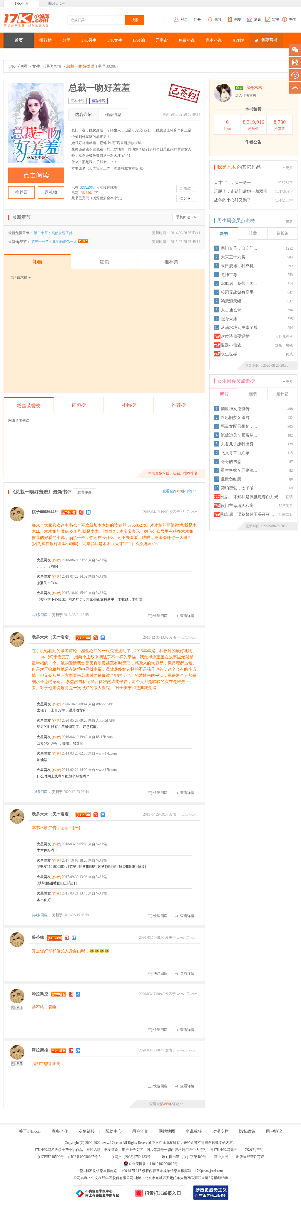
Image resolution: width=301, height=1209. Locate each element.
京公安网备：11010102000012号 (153, 1164)
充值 (292, 20)
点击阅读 (36, 175)
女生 (36, 66)
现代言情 (53, 66)
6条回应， (42, 792)
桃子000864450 (45, 512)
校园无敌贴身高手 (237, 292)
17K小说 (21, 3)
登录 (184, 20)
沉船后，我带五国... (239, 283)
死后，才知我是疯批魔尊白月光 (249, 497)
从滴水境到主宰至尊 (239, 327)
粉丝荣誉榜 (29, 405)
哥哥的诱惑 (231, 461)
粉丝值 (253, 125)
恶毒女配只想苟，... (239, 426)
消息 (257, 20)
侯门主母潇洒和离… (239, 505)
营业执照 (221, 1157)
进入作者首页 (245, 95)
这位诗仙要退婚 (235, 336)
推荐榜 (179, 405)
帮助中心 (113, 1131)
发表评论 (84, 492)
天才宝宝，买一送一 (232, 182)
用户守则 (140, 1131)
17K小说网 (17, 66)
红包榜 (79, 405)
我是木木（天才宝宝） (52, 637)
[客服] (295, 75)
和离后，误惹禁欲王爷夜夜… (247, 514)
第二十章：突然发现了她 (53, 233)
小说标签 (193, 1131)
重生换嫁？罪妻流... (239, 470)
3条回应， (42, 615)
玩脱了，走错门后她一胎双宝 (240, 191)
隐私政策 (247, 1131)
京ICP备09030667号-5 (84, 1157)
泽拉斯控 (40, 994)
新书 (224, 233)
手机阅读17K (186, 217)
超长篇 (282, 233)
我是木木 (254, 87)
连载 (253, 233)
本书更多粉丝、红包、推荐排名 (173, 473)
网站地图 (167, 1131)
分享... (188, 198)
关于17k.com (30, 1131)
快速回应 (160, 616)
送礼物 (51, 192)
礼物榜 (129, 405)
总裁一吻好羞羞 (80, 66)
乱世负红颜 (231, 479)
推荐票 (21, 192)
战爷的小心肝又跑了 (232, 200)
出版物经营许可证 (250, 1157)
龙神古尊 (229, 275)
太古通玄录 (231, 310)
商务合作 (60, 1131)
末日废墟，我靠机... (239, 266)
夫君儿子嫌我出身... (239, 444)
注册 (197, 20)
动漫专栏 (220, 1131)
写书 (275, 20)
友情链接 (86, 1131)
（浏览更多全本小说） (106, 198)
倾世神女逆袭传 (235, 409)
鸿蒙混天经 (231, 301)
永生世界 (229, 354)
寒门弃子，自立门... (239, 248)
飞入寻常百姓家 (235, 453)
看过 (218, 20)
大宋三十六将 (233, 257)
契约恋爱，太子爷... (239, 488)
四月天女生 (57, 3)
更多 (289, 168)
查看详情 (187, 616)
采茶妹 (38, 937)
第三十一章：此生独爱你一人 (54, 242)
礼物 (227, 125)
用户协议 (274, 1131)
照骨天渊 (229, 319)
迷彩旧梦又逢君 (235, 417)
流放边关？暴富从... (239, 435)
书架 (237, 20)
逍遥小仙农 (231, 345)
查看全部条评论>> (180, 491)
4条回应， (42, 915)
